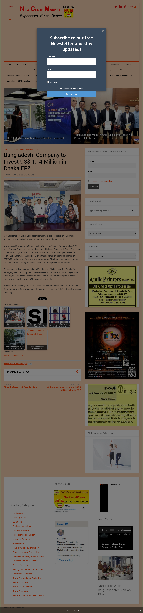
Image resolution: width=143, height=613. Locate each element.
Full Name (52, 56)
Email (49, 69)
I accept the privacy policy (73, 89)
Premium (54, 82)
